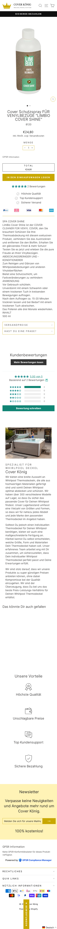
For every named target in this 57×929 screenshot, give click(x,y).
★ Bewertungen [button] (26, 914)
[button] (19, 186)
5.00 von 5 (36, 376)
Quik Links (10, 878)
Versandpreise (16, 325)
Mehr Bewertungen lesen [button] (28, 362)
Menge (28, 142)
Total (28, 165)
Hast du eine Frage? (20, 331)
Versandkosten (36, 135)
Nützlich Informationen (22, 885)
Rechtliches (12, 871)
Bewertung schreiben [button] (28, 408)
